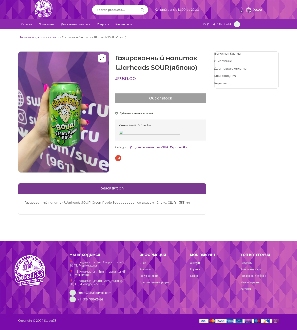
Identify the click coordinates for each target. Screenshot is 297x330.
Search (142, 10)
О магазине (223, 61)
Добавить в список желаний (136, 112)
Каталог (53, 37)
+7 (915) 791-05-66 (217, 24)
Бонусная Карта (227, 53)
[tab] (112, 188)
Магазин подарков (32, 37)
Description (112, 188)
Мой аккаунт (225, 76)
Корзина (220, 83)
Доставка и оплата (230, 68)
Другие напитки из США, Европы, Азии (160, 147)
